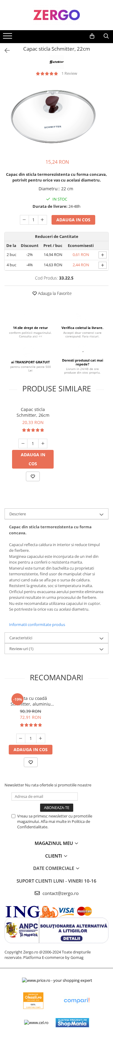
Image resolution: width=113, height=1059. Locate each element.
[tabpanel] (56, 117)
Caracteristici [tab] (20, 637)
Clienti (54, 856)
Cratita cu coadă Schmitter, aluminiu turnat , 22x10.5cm (31, 701)
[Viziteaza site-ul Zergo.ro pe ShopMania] (72, 1022)
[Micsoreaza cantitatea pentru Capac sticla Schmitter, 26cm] (22, 443)
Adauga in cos (73, 220)
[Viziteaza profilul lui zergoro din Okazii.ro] (33, 1000)
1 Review (69, 73)
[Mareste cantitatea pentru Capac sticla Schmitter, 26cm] (42, 443)
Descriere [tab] (17, 514)
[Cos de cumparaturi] (92, 36)
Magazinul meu (54, 843)
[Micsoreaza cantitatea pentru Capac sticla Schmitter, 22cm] (24, 220)
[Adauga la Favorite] (33, 476)
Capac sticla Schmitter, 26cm (33, 412)
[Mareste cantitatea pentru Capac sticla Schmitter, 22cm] (42, 220)
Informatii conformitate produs (37, 624)
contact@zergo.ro (60, 893)
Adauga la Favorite (54, 293)
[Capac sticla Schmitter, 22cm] (56, 117)
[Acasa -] (57, 15)
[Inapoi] (4, 50)
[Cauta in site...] (106, 36)
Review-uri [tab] (21, 648)
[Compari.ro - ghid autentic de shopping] (76, 1000)
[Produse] (8, 37)
